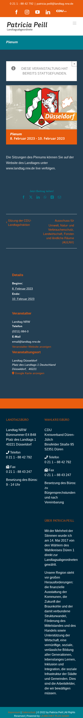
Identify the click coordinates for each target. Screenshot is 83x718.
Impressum (14, 712)
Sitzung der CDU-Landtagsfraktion (19, 222)
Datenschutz (29, 712)
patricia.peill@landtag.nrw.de (55, 3)
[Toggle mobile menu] (75, 23)
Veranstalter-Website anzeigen (31, 346)
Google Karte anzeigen (29, 373)
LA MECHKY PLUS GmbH (54, 716)
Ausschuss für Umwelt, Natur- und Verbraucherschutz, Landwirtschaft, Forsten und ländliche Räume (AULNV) (58, 231)
